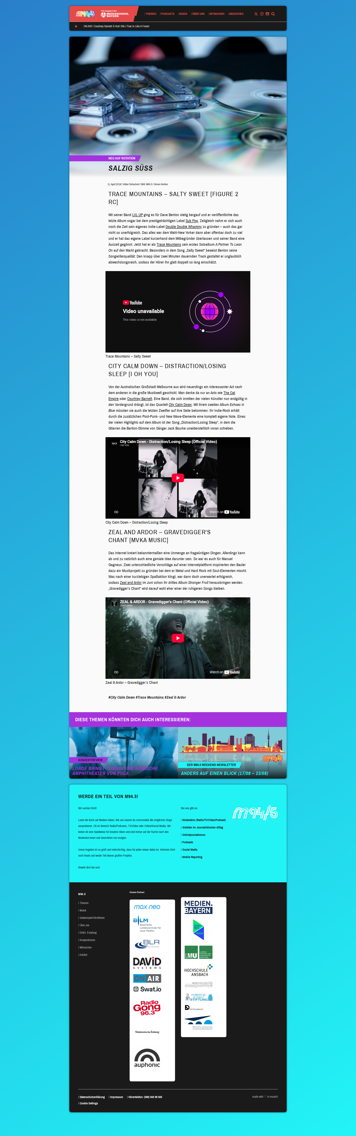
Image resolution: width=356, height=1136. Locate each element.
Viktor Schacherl (131, 184)
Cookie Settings (89, 1103)
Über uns (198, 13)
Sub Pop (192, 221)
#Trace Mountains (150, 697)
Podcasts (167, 13)
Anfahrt (83, 954)
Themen (151, 13)
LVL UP (137, 215)
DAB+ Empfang (88, 932)
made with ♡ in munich (265, 1096)
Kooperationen (87, 940)
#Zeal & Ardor (175, 697)
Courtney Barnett (139, 399)
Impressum (116, 1097)
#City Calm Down (121, 697)
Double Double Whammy (184, 227)
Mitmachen (217, 13)
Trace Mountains (169, 244)
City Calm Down (180, 405)
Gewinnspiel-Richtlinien (92, 917)
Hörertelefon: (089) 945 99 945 (145, 1097)
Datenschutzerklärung (92, 1097)
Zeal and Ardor (131, 582)
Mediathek (236, 13)
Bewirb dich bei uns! (89, 867)
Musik (183, 13)
